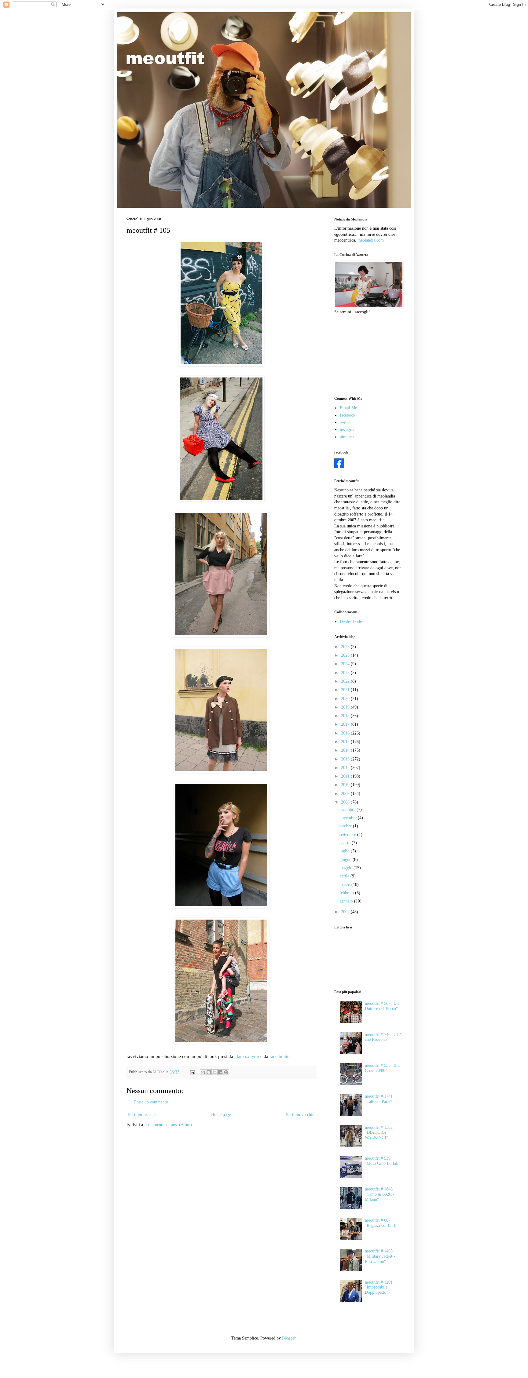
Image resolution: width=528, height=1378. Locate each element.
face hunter (280, 1056)
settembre (348, 834)
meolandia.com (371, 240)
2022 (346, 681)
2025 (346, 655)
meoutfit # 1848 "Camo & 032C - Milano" (379, 1194)
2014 (346, 750)
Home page (221, 1114)
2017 (346, 724)
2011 (346, 776)
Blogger (288, 1338)
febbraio (347, 893)
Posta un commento (151, 1102)
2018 (346, 715)
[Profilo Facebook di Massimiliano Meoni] (339, 467)
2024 (346, 664)
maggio (346, 868)
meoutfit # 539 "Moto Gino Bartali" (382, 1161)
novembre (348, 817)
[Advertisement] (364, 354)
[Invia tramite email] (203, 1072)
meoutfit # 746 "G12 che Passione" (383, 1037)
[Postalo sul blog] (209, 1072)
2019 (346, 707)
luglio (345, 851)
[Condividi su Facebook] (220, 1072)
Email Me (348, 408)
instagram (348, 429)
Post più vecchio (300, 1114)
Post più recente (142, 1114)
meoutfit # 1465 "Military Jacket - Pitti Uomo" (380, 1256)
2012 (346, 767)
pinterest (347, 437)
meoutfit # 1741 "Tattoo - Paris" (379, 1099)
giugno (346, 859)
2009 (346, 793)
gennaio (346, 901)
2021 (346, 689)
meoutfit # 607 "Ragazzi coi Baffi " (382, 1223)
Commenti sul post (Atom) (168, 1124)
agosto (345, 842)
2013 (346, 759)
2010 (346, 784)
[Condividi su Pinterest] (226, 1072)
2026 (346, 646)
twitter (345, 422)
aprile (344, 876)
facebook (347, 415)
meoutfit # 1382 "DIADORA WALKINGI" (379, 1132)
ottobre (346, 826)
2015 (346, 741)
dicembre (348, 809)
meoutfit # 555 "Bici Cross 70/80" (383, 1068)
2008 (346, 802)
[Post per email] (192, 1072)
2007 (346, 912)
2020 (346, 698)
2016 (346, 733)
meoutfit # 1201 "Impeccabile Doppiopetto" (379, 1287)
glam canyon (246, 1056)
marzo (345, 884)
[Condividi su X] (214, 1072)
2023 (346, 672)
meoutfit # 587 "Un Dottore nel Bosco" (382, 1006)
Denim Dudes (351, 621)
